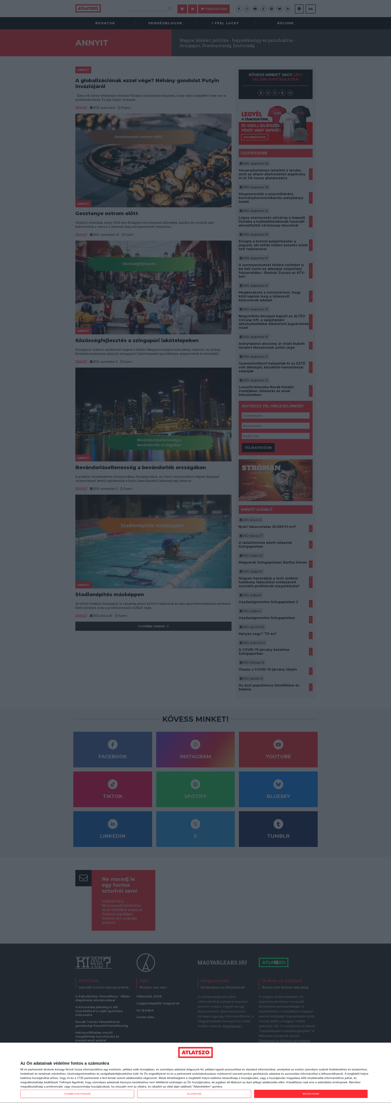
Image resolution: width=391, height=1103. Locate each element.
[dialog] (195, 1073)
